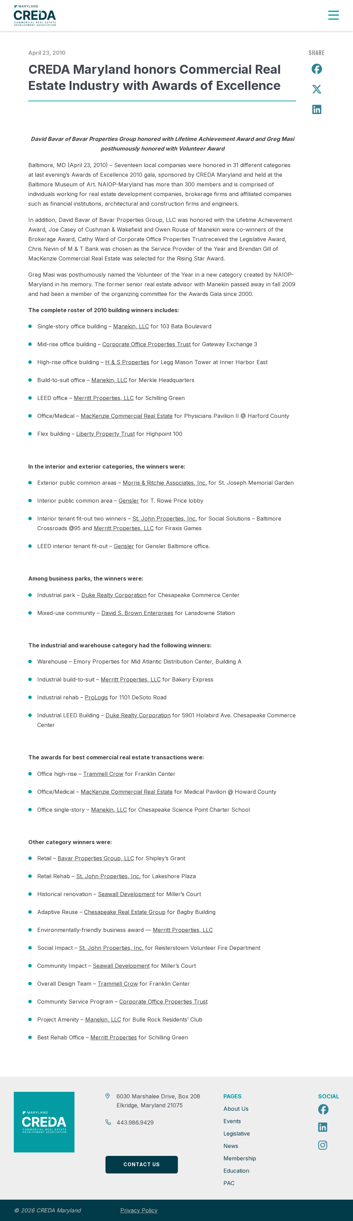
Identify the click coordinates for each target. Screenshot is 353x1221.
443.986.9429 (135, 1122)
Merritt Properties (113, 1037)
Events (232, 1121)
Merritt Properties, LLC (104, 397)
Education (236, 1170)
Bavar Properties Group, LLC (96, 858)
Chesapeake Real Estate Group (124, 912)
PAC (228, 1183)
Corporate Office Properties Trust (146, 344)
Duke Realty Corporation (114, 595)
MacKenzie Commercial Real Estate (127, 415)
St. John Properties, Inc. (164, 518)
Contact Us (141, 1164)
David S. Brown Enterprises (137, 612)
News (230, 1145)
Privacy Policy (139, 1210)
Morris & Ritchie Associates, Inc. (165, 482)
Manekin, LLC (131, 326)
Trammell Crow (103, 773)
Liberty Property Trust (105, 433)
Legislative (236, 1133)
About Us (236, 1108)
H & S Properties (127, 362)
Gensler (129, 500)
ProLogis (96, 697)
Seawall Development (126, 894)
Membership (239, 1158)
